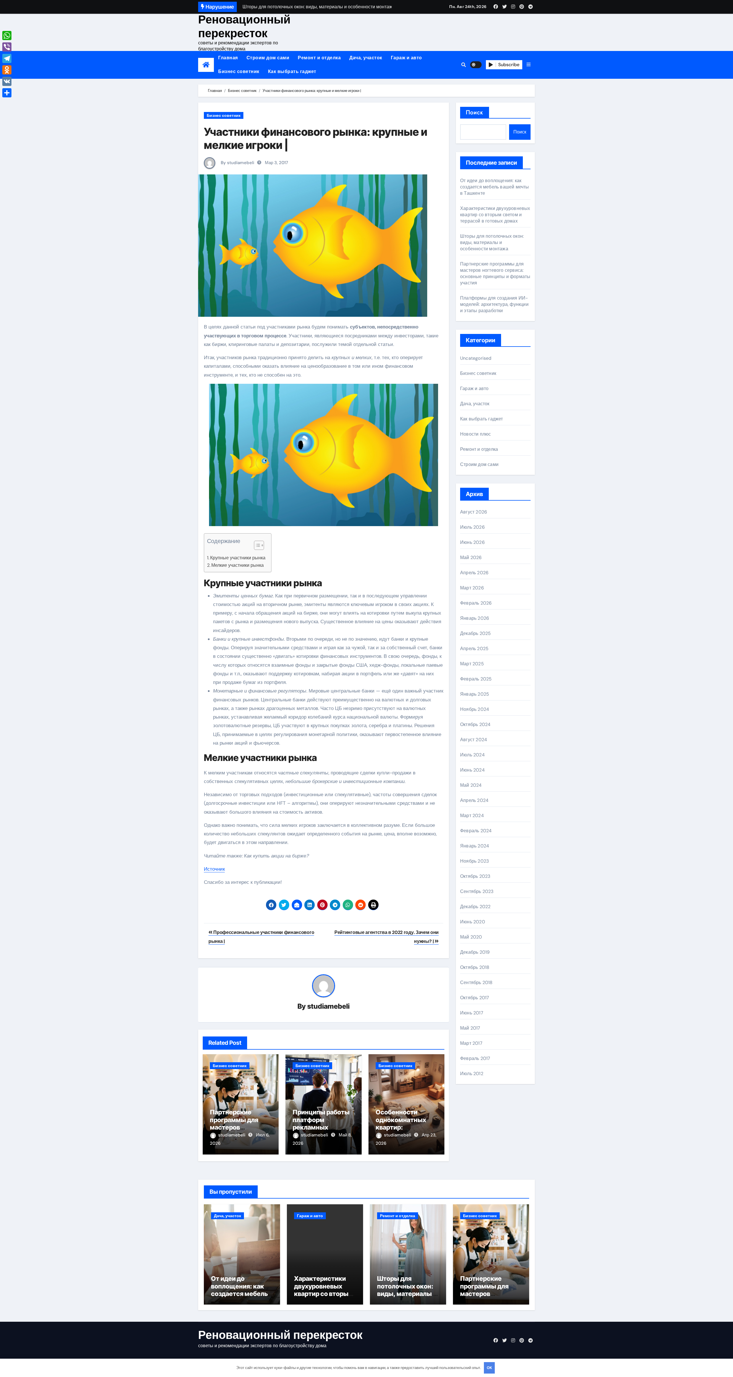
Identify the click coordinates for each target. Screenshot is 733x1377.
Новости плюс (475, 434)
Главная (228, 58)
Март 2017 (471, 1043)
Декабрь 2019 (475, 952)
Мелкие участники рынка (237, 565)
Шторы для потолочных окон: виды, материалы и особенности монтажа (492, 242)
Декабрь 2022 (475, 907)
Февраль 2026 (476, 603)
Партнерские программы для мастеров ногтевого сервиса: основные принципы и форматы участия (495, 273)
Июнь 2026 (472, 542)
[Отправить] (7, 93)
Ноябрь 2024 (474, 709)
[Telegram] (7, 58)
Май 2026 (471, 557)
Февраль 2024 (476, 831)
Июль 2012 (471, 1074)
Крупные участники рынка (237, 558)
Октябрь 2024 (475, 724)
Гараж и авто (406, 58)
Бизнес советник (238, 71)
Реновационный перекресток (244, 26)
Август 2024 (473, 740)
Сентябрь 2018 (476, 982)
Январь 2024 (474, 846)
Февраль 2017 (475, 1058)
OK (489, 1367)
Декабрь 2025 (475, 633)
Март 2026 (472, 588)
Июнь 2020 (472, 922)
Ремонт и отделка (319, 58)
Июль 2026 (472, 527)
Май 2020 (471, 937)
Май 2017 (470, 1028)
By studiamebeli (237, 163)
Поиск (474, 112)
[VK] (7, 81)
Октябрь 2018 (474, 967)
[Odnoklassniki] (7, 70)
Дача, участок (365, 58)
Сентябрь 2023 (477, 891)
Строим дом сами (268, 58)
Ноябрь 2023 (474, 861)
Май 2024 (471, 785)
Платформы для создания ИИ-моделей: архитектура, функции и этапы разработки (494, 304)
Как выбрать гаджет (292, 71)
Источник (214, 869)
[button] (529, 65)
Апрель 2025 (474, 649)
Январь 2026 (474, 618)
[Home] (206, 65)
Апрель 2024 (474, 800)
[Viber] (7, 47)
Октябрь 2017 (474, 998)
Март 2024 (472, 816)
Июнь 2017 (471, 1013)
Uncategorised (476, 358)
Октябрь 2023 (475, 876)
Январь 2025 (474, 694)
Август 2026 (473, 512)
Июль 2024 (472, 755)
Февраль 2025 (476, 679)
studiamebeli (328, 1006)
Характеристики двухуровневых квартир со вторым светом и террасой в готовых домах (495, 214)
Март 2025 (472, 664)
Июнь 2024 (472, 770)
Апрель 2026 (474, 573)
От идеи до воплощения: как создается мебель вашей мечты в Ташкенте (494, 187)
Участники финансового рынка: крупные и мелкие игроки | (315, 138)
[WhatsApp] (7, 35)
